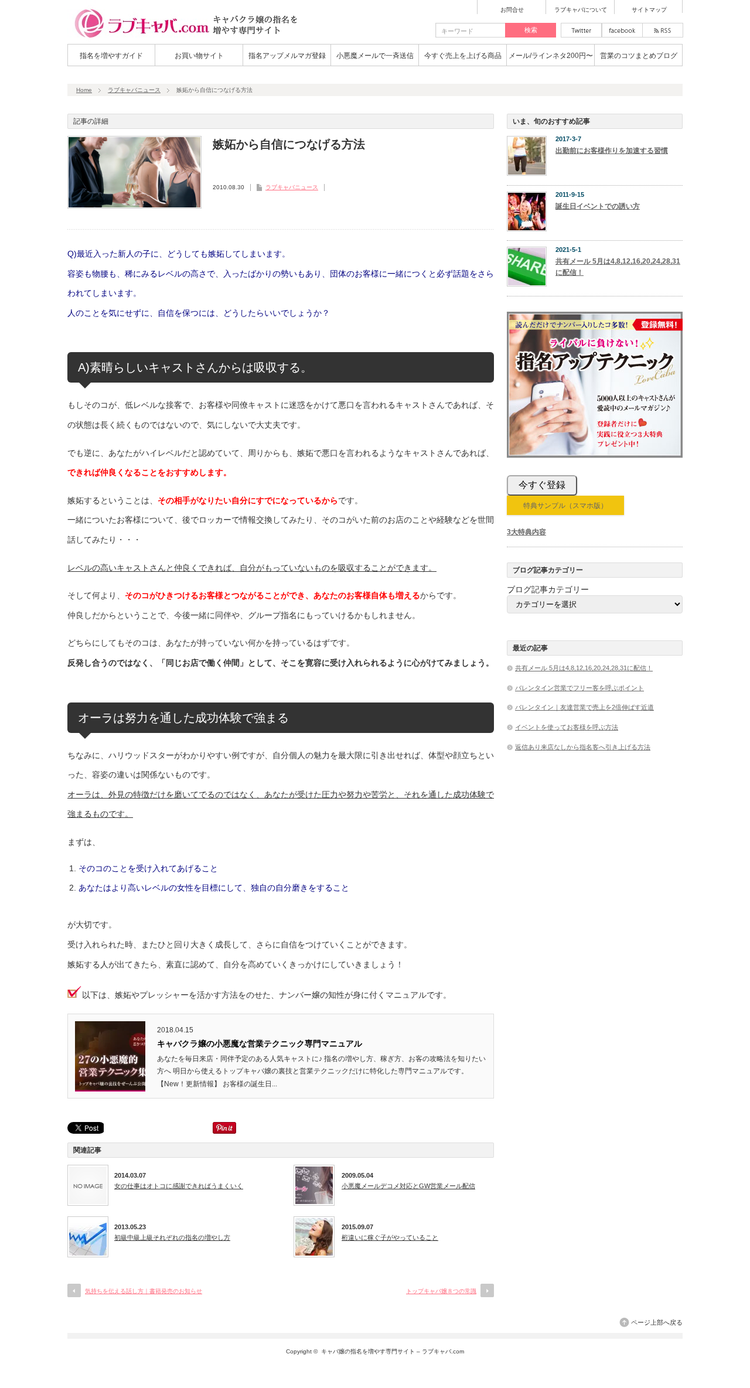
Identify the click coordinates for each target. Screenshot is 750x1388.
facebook (622, 30)
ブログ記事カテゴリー (548, 589)
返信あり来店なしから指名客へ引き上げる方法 (582, 747)
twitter (581, 30)
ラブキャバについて (580, 10)
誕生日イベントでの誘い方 (597, 206)
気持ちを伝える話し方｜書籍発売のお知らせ (143, 1291)
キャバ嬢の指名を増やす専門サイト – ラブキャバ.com (392, 1351)
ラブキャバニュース (134, 90)
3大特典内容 (526, 532)
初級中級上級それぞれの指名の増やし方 (172, 1237)
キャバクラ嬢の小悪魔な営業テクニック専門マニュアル (259, 1043)
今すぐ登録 (542, 485)
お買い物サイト (199, 56)
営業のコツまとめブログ (638, 56)
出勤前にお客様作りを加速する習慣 (611, 150)
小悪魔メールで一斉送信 (375, 56)
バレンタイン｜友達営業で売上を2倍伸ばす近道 (584, 707)
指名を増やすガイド (111, 56)
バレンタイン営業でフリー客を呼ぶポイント (579, 687)
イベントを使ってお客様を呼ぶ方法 (566, 727)
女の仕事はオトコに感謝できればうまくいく (178, 1185)
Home (84, 90)
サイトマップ (649, 10)
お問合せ (512, 10)
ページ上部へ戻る (657, 1322)
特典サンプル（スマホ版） (565, 506)
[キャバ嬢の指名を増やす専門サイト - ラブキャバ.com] (184, 37)
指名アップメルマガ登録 (287, 56)
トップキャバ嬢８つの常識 (441, 1291)
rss (662, 30)
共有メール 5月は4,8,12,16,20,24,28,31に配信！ (617, 267)
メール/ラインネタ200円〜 (551, 56)
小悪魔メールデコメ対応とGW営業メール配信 (408, 1185)
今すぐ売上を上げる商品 (463, 56)
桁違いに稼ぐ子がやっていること (390, 1237)
